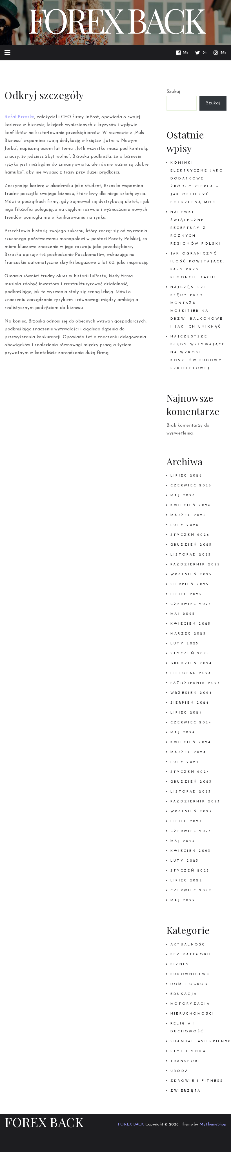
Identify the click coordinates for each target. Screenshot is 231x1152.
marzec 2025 (188, 633)
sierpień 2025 (189, 584)
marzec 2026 (188, 515)
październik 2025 (195, 564)
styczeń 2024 (190, 772)
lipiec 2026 (186, 475)
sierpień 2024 (189, 703)
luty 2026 (184, 525)
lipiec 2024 (186, 712)
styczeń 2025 (190, 653)
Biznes (180, 964)
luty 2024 (184, 762)
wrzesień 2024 (191, 693)
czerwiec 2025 (191, 604)
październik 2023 (195, 801)
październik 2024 (195, 683)
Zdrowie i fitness (197, 1081)
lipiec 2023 (186, 821)
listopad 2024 (191, 673)
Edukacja (183, 994)
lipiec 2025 (186, 594)
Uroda (179, 1071)
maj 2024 (182, 732)
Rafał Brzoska (19, 117)
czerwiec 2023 (191, 831)
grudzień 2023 (191, 782)
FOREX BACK (44, 1122)
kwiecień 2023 (190, 851)
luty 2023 (184, 861)
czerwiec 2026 (191, 485)
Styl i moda (188, 1051)
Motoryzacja (190, 1004)
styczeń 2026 (190, 535)
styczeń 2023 (190, 870)
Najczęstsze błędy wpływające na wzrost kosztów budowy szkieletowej (197, 352)
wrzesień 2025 (191, 574)
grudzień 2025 (191, 545)
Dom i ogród (189, 984)
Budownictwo (190, 974)
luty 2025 (184, 643)
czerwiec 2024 (191, 722)
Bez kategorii (191, 954)
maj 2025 (182, 614)
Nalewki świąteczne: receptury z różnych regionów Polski (195, 227)
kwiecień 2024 (190, 742)
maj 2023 (182, 841)
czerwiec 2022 (191, 890)
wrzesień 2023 (191, 811)
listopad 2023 (191, 791)
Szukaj (173, 91)
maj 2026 (182, 495)
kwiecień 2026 (190, 505)
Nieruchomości (192, 1013)
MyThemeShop (212, 1124)
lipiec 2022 (186, 880)
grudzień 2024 (191, 663)
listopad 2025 (191, 554)
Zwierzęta (185, 1090)
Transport (186, 1061)
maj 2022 (183, 900)
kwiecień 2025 (190, 624)
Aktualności (189, 944)
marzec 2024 (188, 752)
